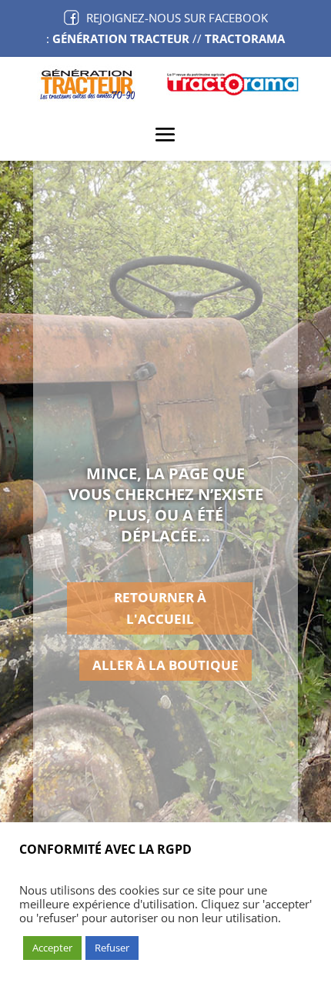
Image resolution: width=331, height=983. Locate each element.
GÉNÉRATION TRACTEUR (120, 38)
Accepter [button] (52, 948)
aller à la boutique (165, 665)
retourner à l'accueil (160, 608)
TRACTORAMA (245, 38)
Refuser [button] (112, 948)
